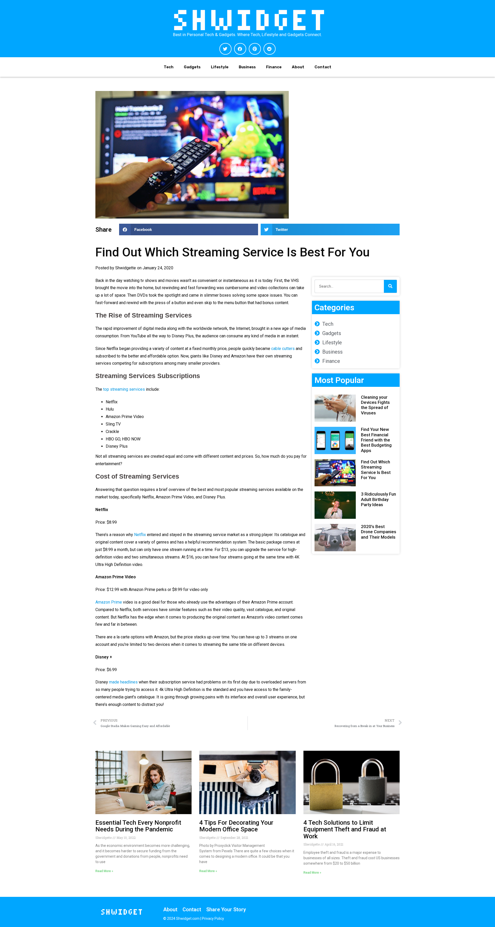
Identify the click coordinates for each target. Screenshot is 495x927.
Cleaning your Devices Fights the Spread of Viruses (375, 405)
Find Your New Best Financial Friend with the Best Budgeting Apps (376, 440)
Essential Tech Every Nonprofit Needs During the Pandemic (138, 826)
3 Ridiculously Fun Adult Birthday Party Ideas (378, 499)
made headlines (123, 682)
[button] (225, 49)
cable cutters (283, 348)
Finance (274, 67)
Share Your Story (226, 909)
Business (247, 67)
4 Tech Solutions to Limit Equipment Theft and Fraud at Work (344, 829)
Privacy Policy (213, 918)
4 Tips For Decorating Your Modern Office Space (236, 826)
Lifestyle (219, 67)
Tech (169, 67)
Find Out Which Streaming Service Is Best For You (376, 469)
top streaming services (124, 389)
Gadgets (192, 67)
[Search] (390, 286)
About (298, 67)
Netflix (140, 534)
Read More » (104, 871)
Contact (323, 67)
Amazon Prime (108, 602)
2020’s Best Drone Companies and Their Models (378, 532)
